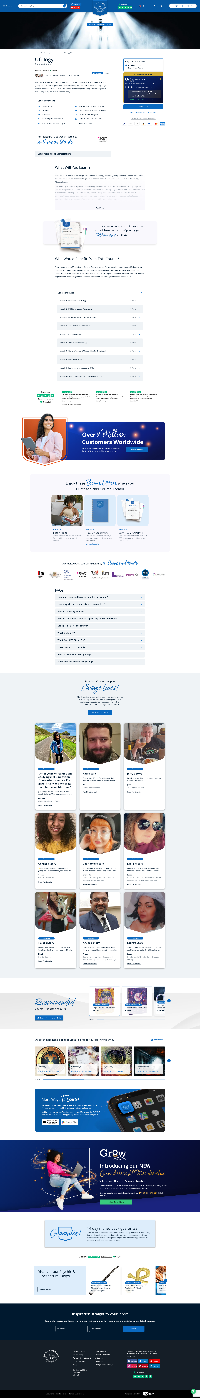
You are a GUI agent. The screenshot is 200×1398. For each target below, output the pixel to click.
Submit (133, 1329)
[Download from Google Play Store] (69, 1122)
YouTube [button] (76, 7)
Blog (75, 1364)
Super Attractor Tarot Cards (136, 1008)
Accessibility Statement (82, 1358)
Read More (100, 208)
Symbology (108, 1067)
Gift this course (141, 112)
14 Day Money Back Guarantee (143, 119)
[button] (100, 24)
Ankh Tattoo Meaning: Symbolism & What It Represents (134, 1288)
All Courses (158, 1040)
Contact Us (99, 1361)
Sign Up (189, 6)
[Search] (64, 5)
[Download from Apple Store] (50, 1122)
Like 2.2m (77, 4)
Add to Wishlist (74, 75)
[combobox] (142, 6)
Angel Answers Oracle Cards (104, 1008)
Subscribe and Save (116, 1202)
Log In (176, 6)
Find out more (137, 450)
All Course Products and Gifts (49, 1018)
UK (74, 1375)
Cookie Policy (61, 1394)
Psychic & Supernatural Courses (51, 53)
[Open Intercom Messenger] (193, 1391)
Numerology (76, 1067)
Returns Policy (100, 1351)
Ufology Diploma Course (72, 53)
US (78, 1375)
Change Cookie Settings (104, 1364)
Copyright (50, 1394)
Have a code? (152, 112)
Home (37, 53)
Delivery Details (79, 1351)
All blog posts (45, 1289)
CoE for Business (79, 1361)
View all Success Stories (100, 712)
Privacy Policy (78, 1354)
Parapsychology (143, 1067)
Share (107, 73)
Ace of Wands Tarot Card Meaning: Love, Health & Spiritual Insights (101, 1288)
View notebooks (92, 544)
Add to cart (143, 107)
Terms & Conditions (102, 1354)
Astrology (42, 1067)
